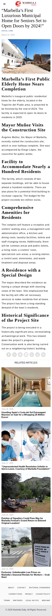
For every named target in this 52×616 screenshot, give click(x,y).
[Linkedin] (26, 354)
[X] (14, 354)
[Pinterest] (20, 354)
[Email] (43, 354)
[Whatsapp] (31, 354)
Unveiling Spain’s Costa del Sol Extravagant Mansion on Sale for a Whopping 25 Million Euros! (23, 414)
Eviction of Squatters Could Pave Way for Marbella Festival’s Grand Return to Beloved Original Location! (23, 520)
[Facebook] (8, 354)
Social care (7, 31)
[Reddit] (37, 354)
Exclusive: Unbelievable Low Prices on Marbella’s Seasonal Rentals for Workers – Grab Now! (25, 574)
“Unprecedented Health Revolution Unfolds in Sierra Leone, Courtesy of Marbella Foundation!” (26, 467)
